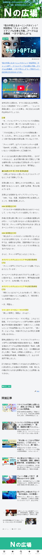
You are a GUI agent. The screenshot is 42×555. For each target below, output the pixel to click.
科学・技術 (7, 386)
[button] (38, 372)
